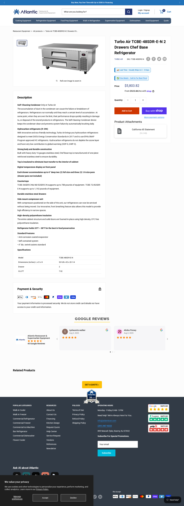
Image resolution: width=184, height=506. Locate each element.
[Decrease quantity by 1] (128, 100)
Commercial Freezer (22, 423)
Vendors (50, 440)
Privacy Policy (78, 414)
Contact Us (51, 414)
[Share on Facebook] (148, 59)
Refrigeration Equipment (46, 21)
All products (38, 31)
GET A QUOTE (92, 385)
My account (143, 13)
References (51, 444)
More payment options (154, 117)
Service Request (53, 436)
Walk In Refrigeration (91, 21)
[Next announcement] (179, 2)
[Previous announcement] (4, 2)
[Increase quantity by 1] (143, 100)
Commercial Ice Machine (24, 427)
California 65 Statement (143, 129)
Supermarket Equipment (115, 21)
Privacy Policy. (42, 489)
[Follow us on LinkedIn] (100, 497)
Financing (50, 419)
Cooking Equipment (23, 21)
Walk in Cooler (19, 410)
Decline (73, 498)
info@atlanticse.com (107, 420)
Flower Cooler (19, 440)
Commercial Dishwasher (23, 436)
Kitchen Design (53, 423)
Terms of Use (78, 410)
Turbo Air (118, 59)
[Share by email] (165, 59)
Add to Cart (127, 111)
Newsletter (51, 448)
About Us (50, 410)
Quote (166, 21)
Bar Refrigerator (20, 431)
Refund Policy (78, 419)
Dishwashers (135, 21)
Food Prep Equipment (69, 21)
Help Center (51, 431)
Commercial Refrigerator (24, 419)
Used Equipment (152, 21)
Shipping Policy (79, 423)
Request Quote (53, 427)
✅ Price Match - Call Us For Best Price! (132, 78)
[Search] (128, 12)
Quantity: (118, 100)
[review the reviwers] (107, 330)
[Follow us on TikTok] (95, 497)
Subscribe (106, 453)
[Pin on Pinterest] (154, 59)
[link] (92, 2)
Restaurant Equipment (21, 31)
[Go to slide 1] (110, 351)
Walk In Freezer (19, 414)
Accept (45, 498)
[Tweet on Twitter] (159, 59)
